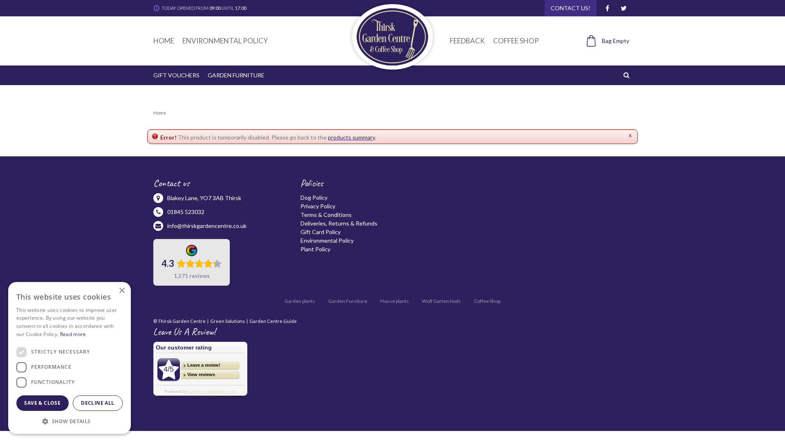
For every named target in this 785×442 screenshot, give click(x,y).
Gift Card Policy (321, 231)
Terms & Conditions (326, 214)
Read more (73, 334)
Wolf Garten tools (441, 301)
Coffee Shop (487, 301)
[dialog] (69, 358)
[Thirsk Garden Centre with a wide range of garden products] (392, 37)
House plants (394, 301)
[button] (69, 421)
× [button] (122, 291)
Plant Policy (315, 249)
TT (623, 8)
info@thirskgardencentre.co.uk (207, 225)
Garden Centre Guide (273, 321)
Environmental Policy (327, 240)
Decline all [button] (97, 402)
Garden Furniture (347, 301)
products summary (351, 137)
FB (607, 8)
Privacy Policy (318, 206)
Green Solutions (227, 321)
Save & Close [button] (42, 402)
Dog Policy (314, 197)
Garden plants (300, 301)
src (628, 75)
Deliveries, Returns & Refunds (339, 223)
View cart (603, 54)
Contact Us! (570, 8)
